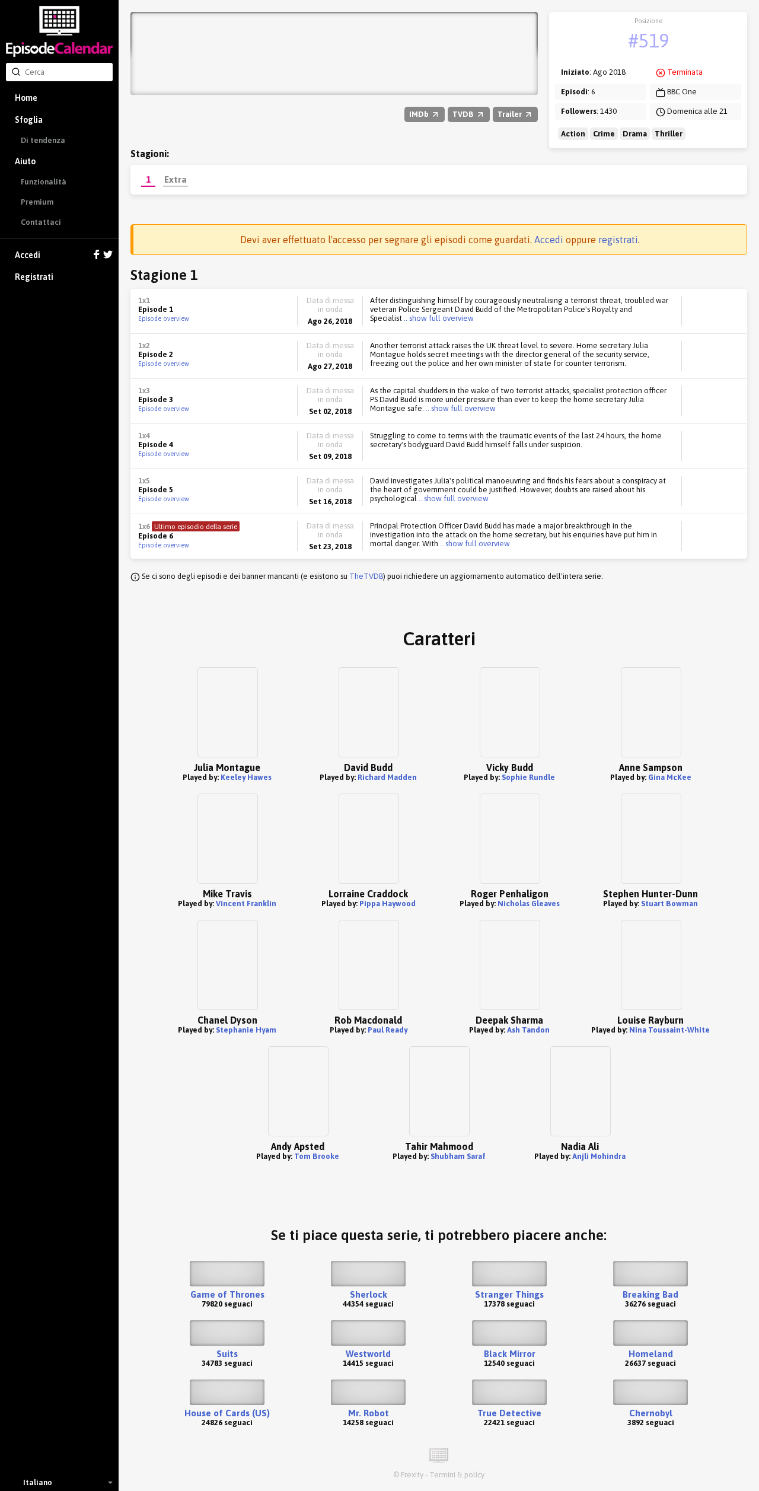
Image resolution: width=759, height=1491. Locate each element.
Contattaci (41, 222)
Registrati (34, 277)
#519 (648, 41)
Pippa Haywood (387, 903)
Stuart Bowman (669, 903)
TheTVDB (366, 576)
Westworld (368, 1354)
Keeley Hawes (246, 777)
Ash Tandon (528, 1029)
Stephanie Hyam (246, 1029)
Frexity (412, 1474)
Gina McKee (669, 777)
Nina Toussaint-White (669, 1029)
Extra (175, 179)
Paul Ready (387, 1029)
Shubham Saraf (458, 1156)
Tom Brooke (316, 1156)
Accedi (27, 255)
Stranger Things (509, 1294)
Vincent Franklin (246, 903)
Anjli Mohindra (599, 1156)
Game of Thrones (227, 1294)
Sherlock (368, 1294)
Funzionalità (43, 181)
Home (26, 98)
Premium (37, 201)
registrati (618, 239)
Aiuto (25, 161)
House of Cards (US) (227, 1413)
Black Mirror (509, 1354)
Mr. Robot (368, 1413)
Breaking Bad (650, 1294)
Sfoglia (29, 120)
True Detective (509, 1413)
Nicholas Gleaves (529, 903)
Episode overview (163, 318)
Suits (227, 1354)
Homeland (651, 1354)
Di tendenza (43, 140)
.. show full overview (438, 318)
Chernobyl (650, 1413)
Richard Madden (387, 777)
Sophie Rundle (528, 777)
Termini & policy (456, 1474)
